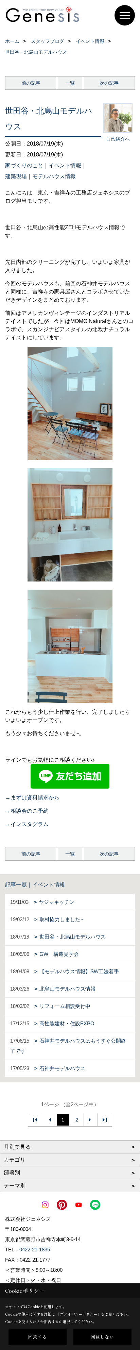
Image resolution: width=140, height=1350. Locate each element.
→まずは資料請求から (32, 797)
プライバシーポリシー (78, 1314)
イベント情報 (65, 165)
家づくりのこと (24, 165)
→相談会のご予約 (27, 811)
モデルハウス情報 (54, 176)
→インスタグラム (27, 824)
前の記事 (30, 83)
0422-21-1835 (34, 1249)
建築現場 (16, 176)
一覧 (70, 83)
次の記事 (109, 83)
